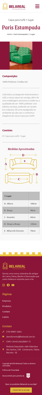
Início (9, 34)
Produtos (6, 306)
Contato (6, 311)
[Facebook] (8, 285)
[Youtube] (12, 285)
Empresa (6, 300)
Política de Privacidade (10, 370)
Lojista (5, 317)
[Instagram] (3, 285)
